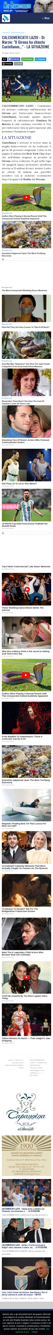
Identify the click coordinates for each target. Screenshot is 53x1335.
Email (20, 64)
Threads (8, 64)
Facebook (15, 59)
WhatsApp (28, 59)
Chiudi (35, 1331)
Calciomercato (17, 32)
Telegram (41, 59)
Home (5, 32)
